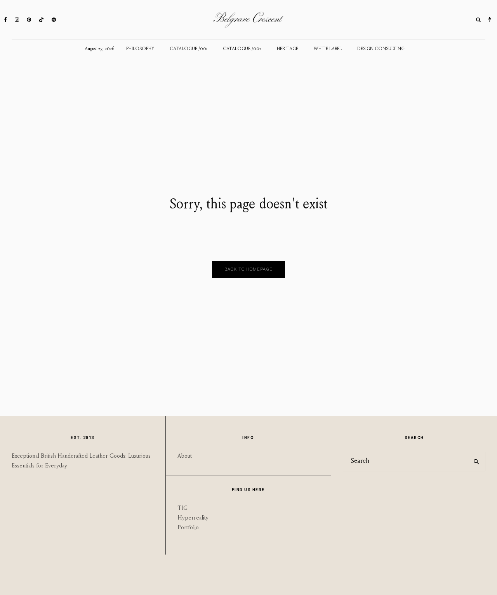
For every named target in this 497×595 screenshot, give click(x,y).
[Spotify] (54, 19)
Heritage (287, 49)
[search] (476, 461)
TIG (182, 508)
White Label (328, 49)
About (184, 456)
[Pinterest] (29, 19)
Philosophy (140, 49)
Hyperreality (193, 518)
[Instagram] (17, 19)
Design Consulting (381, 49)
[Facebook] (5, 19)
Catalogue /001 (188, 49)
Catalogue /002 (242, 49)
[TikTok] (41, 19)
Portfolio (188, 528)
